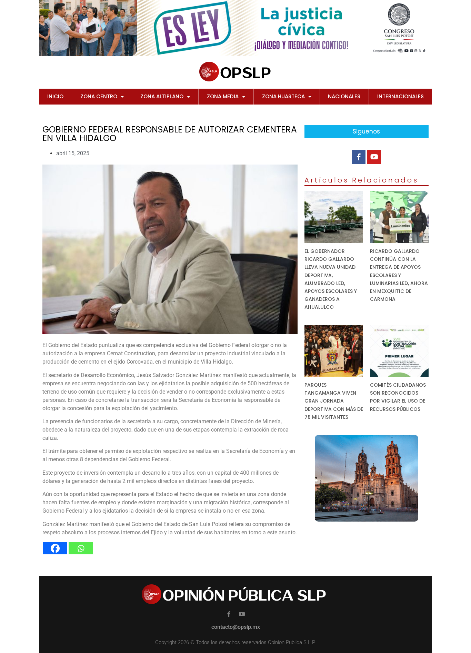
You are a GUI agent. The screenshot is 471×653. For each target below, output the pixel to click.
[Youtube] (374, 157)
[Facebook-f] (358, 157)
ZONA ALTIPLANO (161, 96)
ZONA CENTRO (98, 96)
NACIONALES (344, 96)
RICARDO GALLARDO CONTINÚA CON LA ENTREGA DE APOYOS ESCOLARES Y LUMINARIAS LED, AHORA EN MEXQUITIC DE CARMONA (399, 275)
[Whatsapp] (81, 548)
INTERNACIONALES (400, 96)
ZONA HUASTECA (283, 96)
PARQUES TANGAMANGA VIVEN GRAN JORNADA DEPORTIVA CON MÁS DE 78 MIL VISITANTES (333, 401)
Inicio (55, 96)
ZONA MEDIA (223, 96)
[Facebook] (55, 548)
